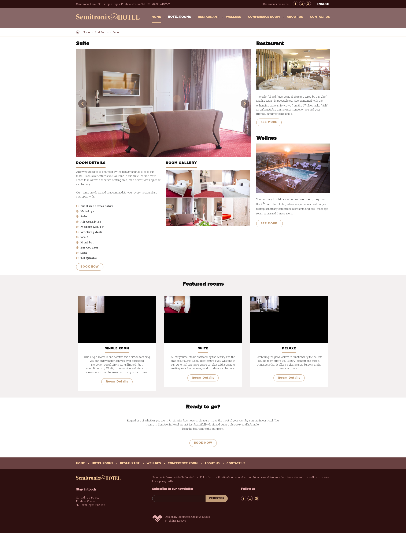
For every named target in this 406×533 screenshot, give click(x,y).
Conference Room (264, 16)
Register (217, 498)
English (323, 4)
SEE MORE (269, 122)
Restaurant (208, 16)
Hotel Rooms (179, 16)
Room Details (117, 381)
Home (156, 16)
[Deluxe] (289, 319)
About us (295, 16)
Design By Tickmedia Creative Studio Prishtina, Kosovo (187, 518)
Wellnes (233, 16)
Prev (82, 103)
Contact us (320, 16)
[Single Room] (117, 319)
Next (245, 103)
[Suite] (163, 103)
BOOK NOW (90, 266)
